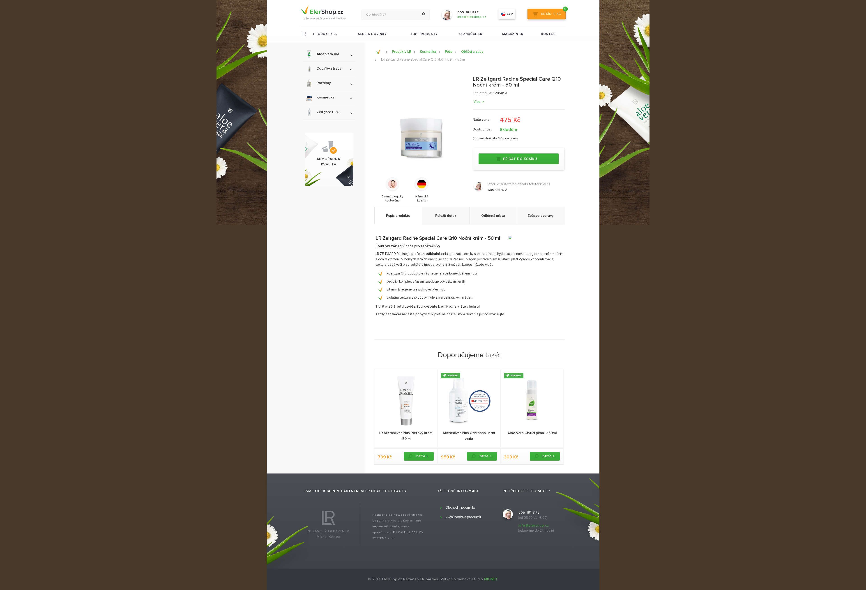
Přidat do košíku (520, 159)
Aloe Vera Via (328, 54)
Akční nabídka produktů (463, 517)
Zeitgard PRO (328, 112)
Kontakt (549, 34)
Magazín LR (512, 34)
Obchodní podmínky (460, 507)
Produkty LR (325, 34)
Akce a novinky (372, 34)
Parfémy (324, 83)
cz (508, 14)
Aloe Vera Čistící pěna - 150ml (532, 433)
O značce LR (470, 34)
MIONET (491, 579)
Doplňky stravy (329, 68)
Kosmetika (325, 97)
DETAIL (422, 456)
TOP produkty (424, 34)
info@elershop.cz (533, 526)
